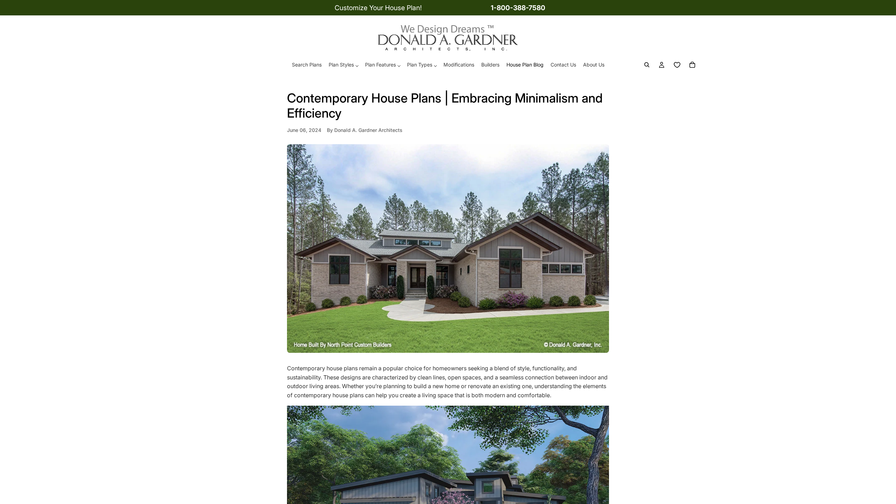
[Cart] (692, 65)
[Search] (646, 65)
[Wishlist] (677, 65)
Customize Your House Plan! (378, 8)
